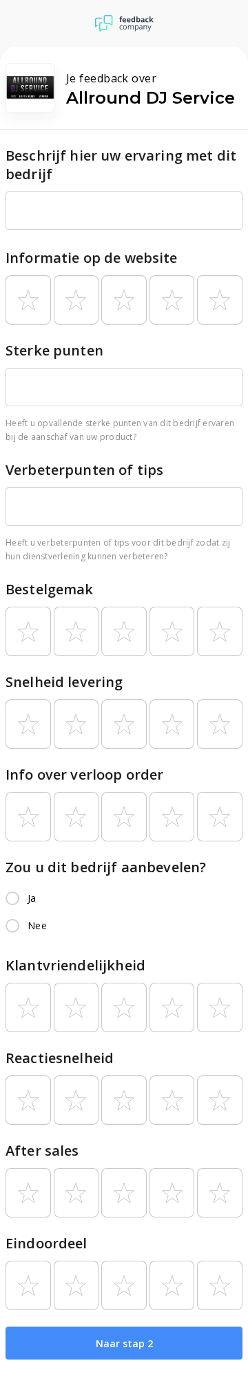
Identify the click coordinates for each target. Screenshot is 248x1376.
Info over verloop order (84, 774)
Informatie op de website (92, 257)
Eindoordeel (46, 1243)
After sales (42, 1150)
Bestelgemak (50, 589)
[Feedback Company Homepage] (124, 23)
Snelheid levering (64, 682)
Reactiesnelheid (60, 1058)
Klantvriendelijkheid (75, 965)
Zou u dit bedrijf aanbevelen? (106, 867)
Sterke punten (54, 350)
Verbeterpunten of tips (84, 469)
